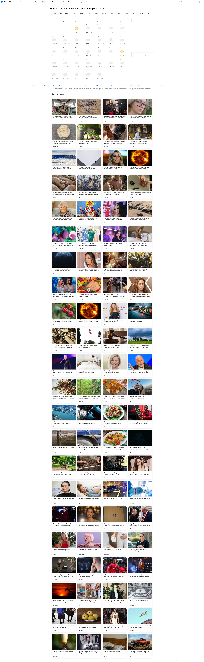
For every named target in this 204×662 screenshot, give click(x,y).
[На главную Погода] (7, 2)
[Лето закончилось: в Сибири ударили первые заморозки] (140, 264)
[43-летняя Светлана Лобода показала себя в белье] (115, 162)
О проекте (143, 661)
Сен (126, 13)
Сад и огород (154, 86)
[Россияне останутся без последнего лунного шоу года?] (140, 442)
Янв (66, 13)
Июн (104, 13)
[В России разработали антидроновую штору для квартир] (89, 162)
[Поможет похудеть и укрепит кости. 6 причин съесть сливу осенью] (64, 238)
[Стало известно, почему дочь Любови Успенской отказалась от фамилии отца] (140, 289)
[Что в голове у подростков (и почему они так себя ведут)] (89, 595)
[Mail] (2, 2)
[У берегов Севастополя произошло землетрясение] (64, 416)
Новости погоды (143, 86)
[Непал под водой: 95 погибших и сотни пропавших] (89, 340)
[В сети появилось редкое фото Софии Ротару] (115, 238)
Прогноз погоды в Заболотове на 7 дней (97, 86)
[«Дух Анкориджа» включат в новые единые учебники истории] (140, 518)
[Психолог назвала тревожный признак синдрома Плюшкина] (64, 340)
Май (96, 13)
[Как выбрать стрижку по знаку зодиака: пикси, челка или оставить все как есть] (89, 544)
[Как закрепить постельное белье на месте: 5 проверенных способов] (89, 365)
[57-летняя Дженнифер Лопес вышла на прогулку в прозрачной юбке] (89, 264)
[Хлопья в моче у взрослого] (115, 544)
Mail (2, 661)
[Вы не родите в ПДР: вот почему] (89, 493)
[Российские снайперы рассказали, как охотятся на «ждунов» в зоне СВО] (115, 467)
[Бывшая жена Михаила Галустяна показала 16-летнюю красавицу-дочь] (115, 111)
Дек (149, 13)
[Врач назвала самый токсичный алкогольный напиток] (64, 646)
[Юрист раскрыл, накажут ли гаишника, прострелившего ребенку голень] (115, 340)
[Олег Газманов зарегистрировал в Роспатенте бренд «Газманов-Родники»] (140, 365)
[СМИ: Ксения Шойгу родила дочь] (64, 493)
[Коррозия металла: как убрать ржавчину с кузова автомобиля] (89, 442)
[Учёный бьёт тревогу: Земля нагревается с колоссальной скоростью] (64, 264)
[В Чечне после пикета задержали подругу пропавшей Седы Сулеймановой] (140, 111)
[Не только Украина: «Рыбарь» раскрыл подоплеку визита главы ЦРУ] (64, 569)
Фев (74, 13)
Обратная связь (181, 661)
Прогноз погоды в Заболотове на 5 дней (70, 86)
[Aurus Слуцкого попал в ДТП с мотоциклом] (115, 493)
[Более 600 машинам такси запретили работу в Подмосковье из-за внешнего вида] (140, 315)
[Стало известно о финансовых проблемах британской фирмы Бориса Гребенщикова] (140, 569)
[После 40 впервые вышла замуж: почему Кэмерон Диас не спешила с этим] (115, 365)
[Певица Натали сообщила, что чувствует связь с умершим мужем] (115, 213)
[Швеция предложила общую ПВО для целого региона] (140, 620)
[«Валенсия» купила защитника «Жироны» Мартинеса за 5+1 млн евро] (89, 646)
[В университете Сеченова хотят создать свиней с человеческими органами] (64, 187)
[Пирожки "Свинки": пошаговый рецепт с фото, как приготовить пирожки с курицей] (115, 391)
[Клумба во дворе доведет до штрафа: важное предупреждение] (89, 136)
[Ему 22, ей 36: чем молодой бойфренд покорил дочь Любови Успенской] (64, 289)
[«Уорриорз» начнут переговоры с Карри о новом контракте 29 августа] (115, 620)
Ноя (141, 13)
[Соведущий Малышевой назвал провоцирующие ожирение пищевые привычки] (64, 136)
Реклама (13, 661)
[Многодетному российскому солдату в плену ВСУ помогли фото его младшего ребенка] (64, 111)
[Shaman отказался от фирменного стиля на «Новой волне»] (64, 365)
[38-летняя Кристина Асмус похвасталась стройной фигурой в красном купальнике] (64, 544)
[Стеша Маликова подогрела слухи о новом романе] (115, 315)
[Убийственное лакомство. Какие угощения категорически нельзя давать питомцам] (115, 136)
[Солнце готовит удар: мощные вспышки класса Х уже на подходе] (140, 162)
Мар (81, 13)
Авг (119, 13)
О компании (7, 661)
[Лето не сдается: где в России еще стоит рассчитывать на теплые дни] (140, 340)
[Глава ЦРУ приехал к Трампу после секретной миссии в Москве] (140, 595)
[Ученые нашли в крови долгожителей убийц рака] (89, 416)
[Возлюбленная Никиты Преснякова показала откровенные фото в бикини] (140, 391)
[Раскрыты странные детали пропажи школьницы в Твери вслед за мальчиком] (89, 187)
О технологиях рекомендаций (170, 661)
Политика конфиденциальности (154, 661)
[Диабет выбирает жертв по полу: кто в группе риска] (140, 187)
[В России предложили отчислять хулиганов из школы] (64, 620)
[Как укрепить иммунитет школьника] (115, 646)
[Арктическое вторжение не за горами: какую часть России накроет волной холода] (64, 162)
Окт (134, 13)
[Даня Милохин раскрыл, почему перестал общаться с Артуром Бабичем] (115, 595)
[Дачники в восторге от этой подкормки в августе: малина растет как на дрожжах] (64, 315)
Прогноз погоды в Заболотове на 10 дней (123, 86)
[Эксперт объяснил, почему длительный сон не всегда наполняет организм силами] (140, 238)
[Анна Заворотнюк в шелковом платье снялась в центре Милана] (140, 467)
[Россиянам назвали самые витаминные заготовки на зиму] (89, 620)
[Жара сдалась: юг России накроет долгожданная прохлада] (115, 289)
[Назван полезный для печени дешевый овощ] (89, 289)
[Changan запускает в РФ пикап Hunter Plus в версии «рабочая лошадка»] (140, 646)
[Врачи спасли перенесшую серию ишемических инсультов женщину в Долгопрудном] (140, 493)
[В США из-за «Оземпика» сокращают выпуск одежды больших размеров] (89, 238)
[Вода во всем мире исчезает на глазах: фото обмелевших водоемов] (140, 213)
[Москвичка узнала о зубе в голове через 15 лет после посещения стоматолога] (89, 569)
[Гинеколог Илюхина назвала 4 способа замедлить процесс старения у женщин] (140, 136)
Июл (111, 13)
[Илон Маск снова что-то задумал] (64, 442)
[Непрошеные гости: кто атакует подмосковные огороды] (115, 187)
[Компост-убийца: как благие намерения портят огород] (89, 467)
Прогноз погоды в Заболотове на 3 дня (44, 86)
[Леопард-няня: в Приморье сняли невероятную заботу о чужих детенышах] (89, 391)
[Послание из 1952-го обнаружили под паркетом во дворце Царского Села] (89, 111)
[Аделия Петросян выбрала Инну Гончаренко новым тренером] (64, 518)
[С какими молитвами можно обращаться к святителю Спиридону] (89, 213)
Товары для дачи (166, 86)
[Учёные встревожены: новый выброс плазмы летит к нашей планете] (89, 315)
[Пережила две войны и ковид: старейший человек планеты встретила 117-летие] (64, 213)
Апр (89, 13)
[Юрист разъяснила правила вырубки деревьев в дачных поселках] (115, 264)
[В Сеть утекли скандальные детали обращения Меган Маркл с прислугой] (140, 544)
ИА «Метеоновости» (198, 661)
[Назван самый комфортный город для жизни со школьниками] (64, 467)
